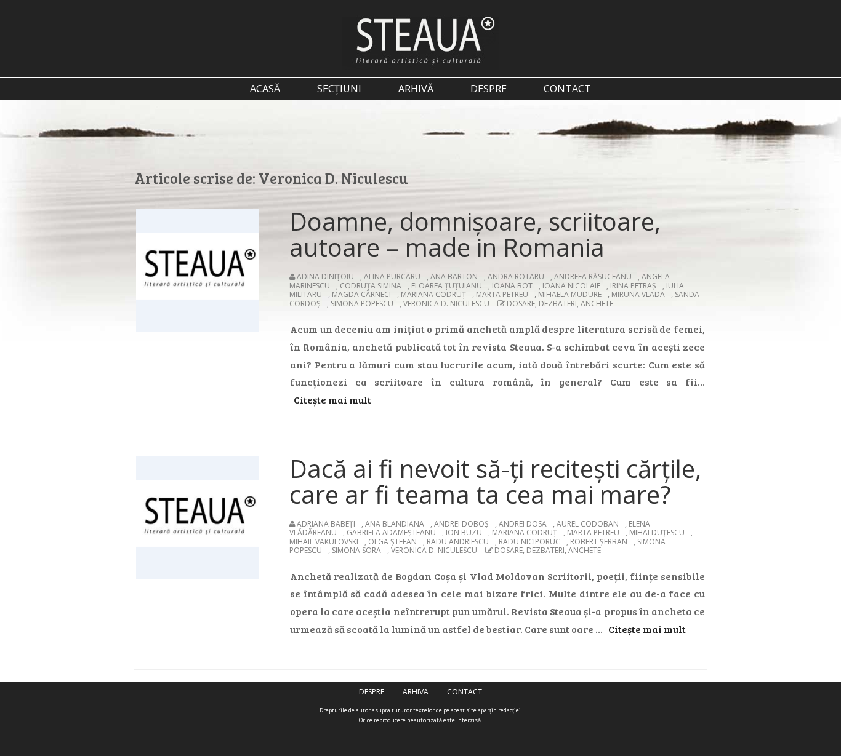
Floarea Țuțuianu (446, 286)
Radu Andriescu (458, 541)
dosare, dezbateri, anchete (560, 303)
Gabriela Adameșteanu (391, 532)
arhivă (415, 88)
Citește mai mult (332, 399)
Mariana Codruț (433, 294)
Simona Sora (356, 550)
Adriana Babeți (326, 524)
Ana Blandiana (394, 524)
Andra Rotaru (516, 276)
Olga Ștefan (392, 541)
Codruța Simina (370, 286)
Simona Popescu (362, 303)
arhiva (416, 691)
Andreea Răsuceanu (593, 276)
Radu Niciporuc (529, 541)
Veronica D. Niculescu (446, 303)
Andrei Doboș (461, 524)
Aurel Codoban (588, 524)
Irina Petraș (633, 286)
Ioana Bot (512, 286)
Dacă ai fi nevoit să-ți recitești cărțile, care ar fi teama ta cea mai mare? (495, 481)
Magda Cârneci (361, 294)
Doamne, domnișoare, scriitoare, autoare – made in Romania (475, 234)
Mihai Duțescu (657, 532)
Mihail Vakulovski (323, 541)
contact (567, 88)
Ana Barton (454, 276)
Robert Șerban (598, 541)
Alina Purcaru (392, 276)
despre (488, 88)
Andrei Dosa (523, 524)
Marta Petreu (502, 294)
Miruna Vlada (638, 294)
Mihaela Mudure (570, 294)
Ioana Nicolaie (571, 286)
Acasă (265, 88)
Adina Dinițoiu (325, 276)
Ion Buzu (464, 532)
